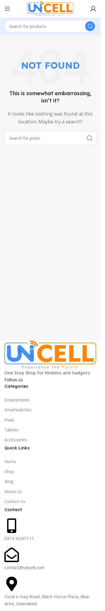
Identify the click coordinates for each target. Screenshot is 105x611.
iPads (9, 420)
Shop (9, 471)
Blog (8, 481)
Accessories (15, 439)
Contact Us (14, 501)
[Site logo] (50, 8)
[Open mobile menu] (7, 9)
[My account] (93, 9)
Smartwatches (18, 409)
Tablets (11, 430)
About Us (13, 491)
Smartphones (17, 400)
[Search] (90, 26)
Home (10, 461)
